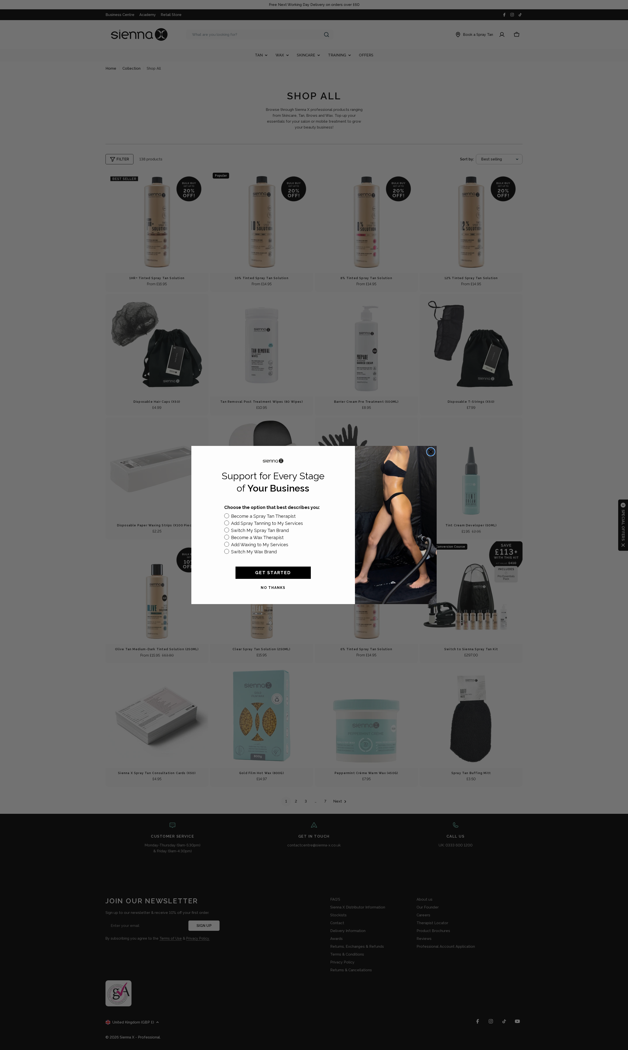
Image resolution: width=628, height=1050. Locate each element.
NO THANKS (273, 588)
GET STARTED (273, 572)
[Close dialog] (431, 452)
